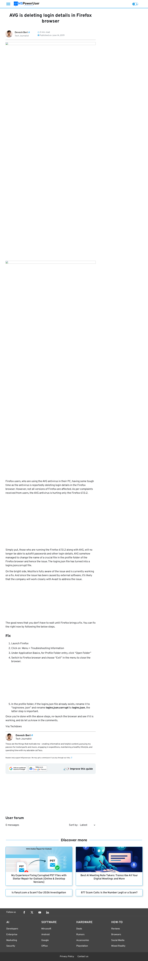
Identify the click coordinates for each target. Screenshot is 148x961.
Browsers (116, 934)
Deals (79, 928)
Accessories (82, 940)
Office (44, 946)
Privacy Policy (67, 956)
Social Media (117, 940)
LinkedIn (47, 912)
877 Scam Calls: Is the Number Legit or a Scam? (109, 892)
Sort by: (73, 825)
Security (10, 946)
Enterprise (11, 934)
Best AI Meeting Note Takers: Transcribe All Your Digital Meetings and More (109, 877)
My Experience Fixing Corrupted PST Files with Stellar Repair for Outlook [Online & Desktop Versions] (38, 879)
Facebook (24, 912)
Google (45, 940)
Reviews (115, 928)
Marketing (11, 940)
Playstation (82, 946)
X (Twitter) (32, 912)
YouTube (39, 912)
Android (45, 934)
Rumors (80, 934)
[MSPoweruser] (26, 3)
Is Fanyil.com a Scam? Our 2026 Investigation (39, 892)
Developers (12, 928)
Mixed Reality (118, 946)
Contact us (82, 956)
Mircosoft (46, 928)
